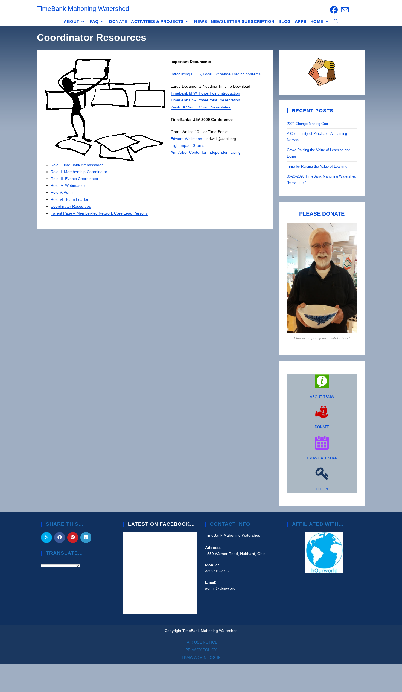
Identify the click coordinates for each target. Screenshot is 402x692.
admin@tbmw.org (220, 588)
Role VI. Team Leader (69, 199)
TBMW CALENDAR (321, 458)
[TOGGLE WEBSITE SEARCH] (336, 22)
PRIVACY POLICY (201, 650)
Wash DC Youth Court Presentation (201, 107)
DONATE (322, 427)
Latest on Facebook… (161, 524)
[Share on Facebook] (59, 537)
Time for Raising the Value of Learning (317, 166)
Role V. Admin (63, 192)
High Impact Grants (187, 145)
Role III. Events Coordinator (74, 178)
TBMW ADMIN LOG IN (201, 657)
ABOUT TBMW (322, 397)
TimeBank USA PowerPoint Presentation (205, 100)
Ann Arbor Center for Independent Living (206, 152)
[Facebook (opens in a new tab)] (333, 10)
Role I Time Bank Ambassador (77, 165)
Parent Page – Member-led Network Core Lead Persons (99, 213)
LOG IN (322, 489)
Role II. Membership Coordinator (79, 172)
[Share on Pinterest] (72, 537)
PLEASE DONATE (322, 214)
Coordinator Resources (71, 206)
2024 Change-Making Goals (309, 124)
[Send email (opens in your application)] (344, 10)
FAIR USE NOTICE (201, 642)
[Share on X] (46, 537)
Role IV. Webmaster (68, 185)
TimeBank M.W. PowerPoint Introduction (205, 93)
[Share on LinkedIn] (85, 537)
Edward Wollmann (186, 138)
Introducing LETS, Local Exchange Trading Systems (216, 74)
